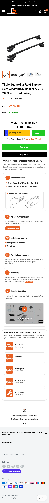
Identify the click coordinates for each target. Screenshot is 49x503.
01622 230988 (32, 5)
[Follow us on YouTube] (17, 466)
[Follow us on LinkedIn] (22, 466)
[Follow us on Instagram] (13, 466)
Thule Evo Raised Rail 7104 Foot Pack (22, 186)
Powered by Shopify (9, 498)
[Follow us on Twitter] (8, 466)
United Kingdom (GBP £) (12, 454)
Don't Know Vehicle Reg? (24, 139)
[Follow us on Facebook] (4, 466)
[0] (44, 11)
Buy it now (24, 154)
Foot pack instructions (16, 242)
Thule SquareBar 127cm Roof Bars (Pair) (23, 183)
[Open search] (35, 11)
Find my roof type (13, 228)
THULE (4, 98)
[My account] (40, 11)
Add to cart (24, 147)
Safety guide (12, 246)
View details (29, 281)
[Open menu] (3, 11)
